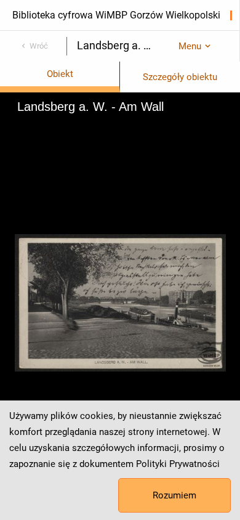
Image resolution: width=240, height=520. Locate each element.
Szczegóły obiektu (180, 77)
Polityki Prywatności (178, 463)
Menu (189, 46)
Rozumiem (174, 495)
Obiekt (60, 73)
